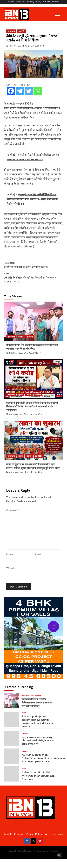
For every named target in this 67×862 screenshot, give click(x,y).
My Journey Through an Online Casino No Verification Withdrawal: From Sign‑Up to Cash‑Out (44, 758)
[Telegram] (20, 91)
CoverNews (41, 851)
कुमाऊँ (20, 394)
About (11, 1)
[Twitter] (29, 91)
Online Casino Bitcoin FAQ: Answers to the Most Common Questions (38, 776)
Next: (30, 277)
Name (10, 554)
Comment (12, 510)
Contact (20, 1)
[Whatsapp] (38, 91)
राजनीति (21, 31)
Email (39, 554)
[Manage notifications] (59, 854)
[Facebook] (11, 91)
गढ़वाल (20, 337)
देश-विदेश (38, 456)
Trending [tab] (26, 687)
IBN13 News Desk (16, 46)
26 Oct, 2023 (33, 46)
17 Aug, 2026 (32, 353)
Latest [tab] (11, 687)
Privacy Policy (34, 1)
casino (25, 712)
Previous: (27, 265)
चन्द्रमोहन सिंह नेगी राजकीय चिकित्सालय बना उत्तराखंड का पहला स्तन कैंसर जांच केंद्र (37, 702)
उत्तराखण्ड (11, 31)
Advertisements (51, 1)
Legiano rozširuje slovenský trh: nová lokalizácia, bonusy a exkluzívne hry (38, 740)
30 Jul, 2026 (32, 414)
